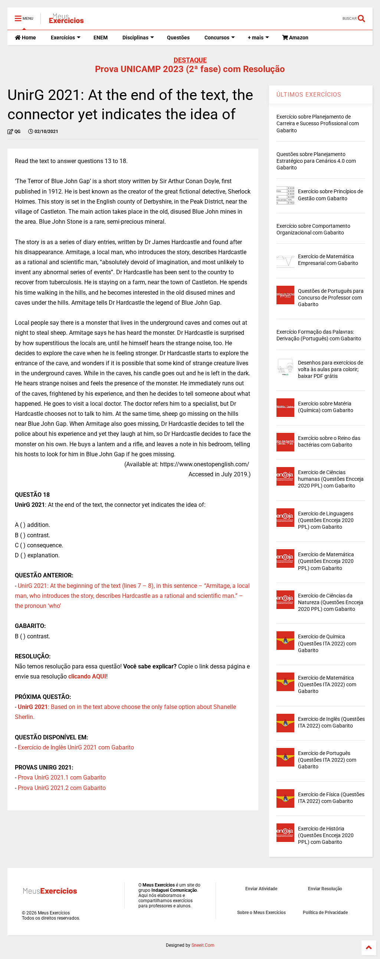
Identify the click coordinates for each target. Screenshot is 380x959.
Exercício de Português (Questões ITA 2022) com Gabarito (327, 760)
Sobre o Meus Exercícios (261, 912)
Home (28, 38)
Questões (178, 38)
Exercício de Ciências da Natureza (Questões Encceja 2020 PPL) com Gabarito (330, 602)
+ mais (255, 38)
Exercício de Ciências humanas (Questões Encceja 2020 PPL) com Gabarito (331, 479)
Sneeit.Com (202, 945)
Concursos (216, 38)
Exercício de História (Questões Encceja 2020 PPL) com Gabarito (326, 835)
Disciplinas (135, 38)
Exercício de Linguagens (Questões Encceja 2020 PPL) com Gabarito (326, 520)
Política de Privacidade (325, 912)
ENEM (101, 38)
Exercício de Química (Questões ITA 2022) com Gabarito (327, 643)
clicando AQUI (87, 676)
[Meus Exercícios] (66, 20)
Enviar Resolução (325, 888)
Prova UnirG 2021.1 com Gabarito (62, 777)
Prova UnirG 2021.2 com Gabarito (62, 787)
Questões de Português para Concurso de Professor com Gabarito (331, 297)
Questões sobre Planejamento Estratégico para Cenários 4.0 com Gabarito (316, 161)
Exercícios (63, 38)
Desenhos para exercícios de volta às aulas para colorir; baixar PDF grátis (330, 369)
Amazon (298, 38)
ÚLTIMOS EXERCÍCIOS (308, 94)
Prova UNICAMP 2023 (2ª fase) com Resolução (190, 69)
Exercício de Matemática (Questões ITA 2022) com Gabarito (327, 684)
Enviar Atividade (261, 888)
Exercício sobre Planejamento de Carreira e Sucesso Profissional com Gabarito (317, 123)
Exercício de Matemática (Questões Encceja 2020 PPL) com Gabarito (326, 561)
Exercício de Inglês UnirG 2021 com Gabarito (76, 747)
